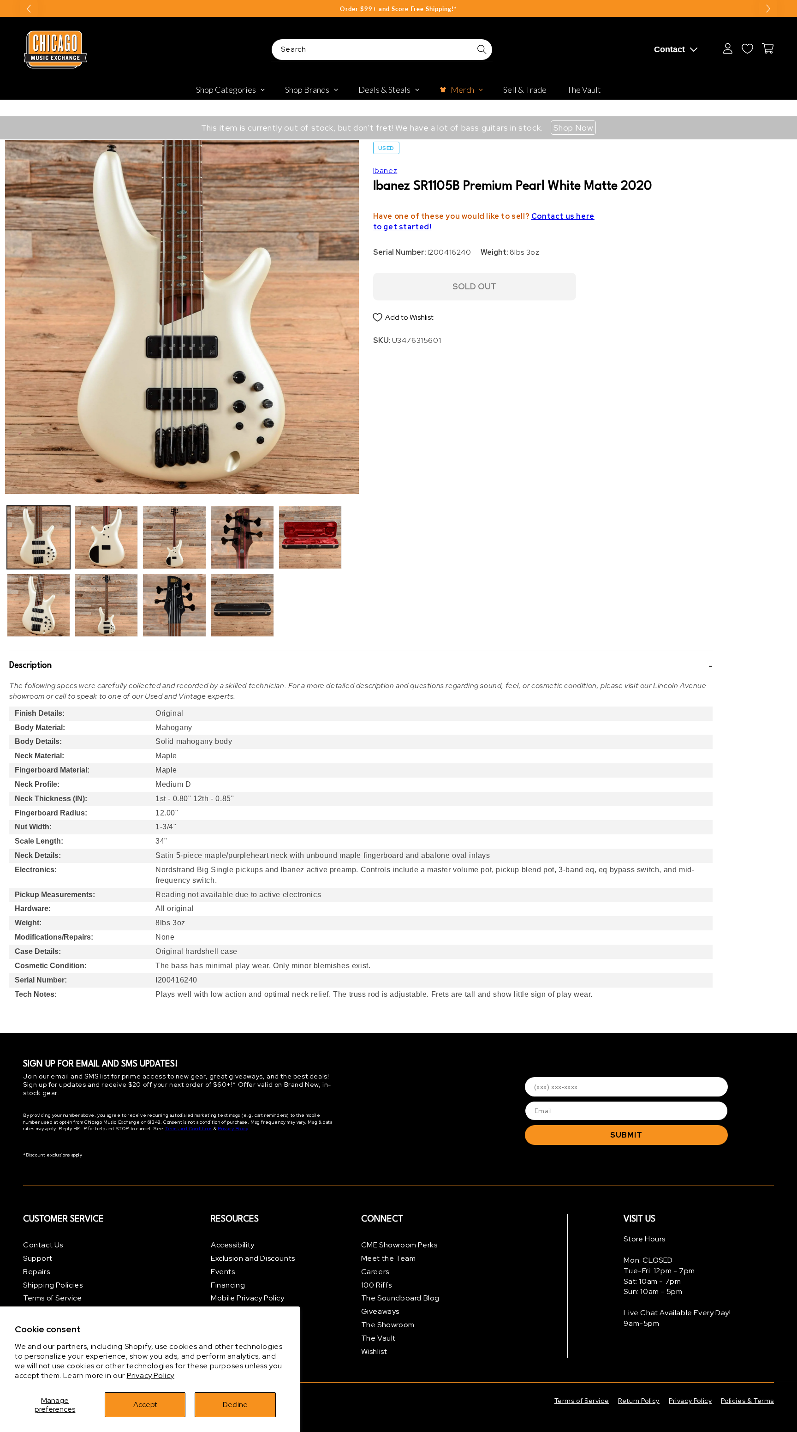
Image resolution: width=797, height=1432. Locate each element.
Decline (235, 1404)
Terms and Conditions (189, 1129)
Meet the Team (388, 1258)
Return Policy (639, 1400)
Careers (375, 1271)
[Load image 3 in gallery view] (106, 537)
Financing (228, 1285)
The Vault (378, 1338)
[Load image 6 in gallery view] (174, 605)
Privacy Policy (150, 1375)
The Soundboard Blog (400, 1298)
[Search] (482, 49)
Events (223, 1271)
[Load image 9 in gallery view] (310, 537)
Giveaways (380, 1311)
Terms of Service (52, 1298)
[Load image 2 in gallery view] (38, 605)
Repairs (36, 1271)
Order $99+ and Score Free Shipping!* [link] (398, 8)
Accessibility (233, 1245)
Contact (669, 49)
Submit (626, 1135)
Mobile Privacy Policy (248, 1298)
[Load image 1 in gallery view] (38, 537)
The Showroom (388, 1325)
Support (37, 1258)
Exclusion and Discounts (253, 1258)
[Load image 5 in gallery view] (174, 537)
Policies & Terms (747, 1400)
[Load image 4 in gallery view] (106, 605)
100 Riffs (376, 1285)
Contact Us (43, 1245)
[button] (361, 666)
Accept (145, 1404)
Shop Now (573, 127)
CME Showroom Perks (399, 1245)
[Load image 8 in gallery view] (242, 605)
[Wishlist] (747, 48)
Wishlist (374, 1351)
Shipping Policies (53, 1285)
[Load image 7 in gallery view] (242, 537)
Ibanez (385, 170)
